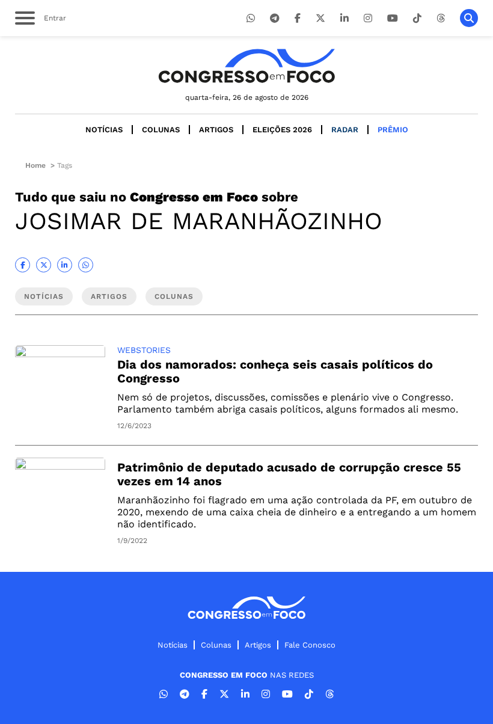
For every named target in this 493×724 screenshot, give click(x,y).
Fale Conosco (309, 644)
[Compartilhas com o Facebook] (22, 264)
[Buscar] (469, 18)
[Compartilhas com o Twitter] (43, 264)
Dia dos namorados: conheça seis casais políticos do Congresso (275, 371)
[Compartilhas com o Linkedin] (64, 264)
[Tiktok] (417, 18)
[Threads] (440, 18)
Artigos (216, 129)
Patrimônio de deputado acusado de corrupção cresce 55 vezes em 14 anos (289, 474)
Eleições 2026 (282, 129)
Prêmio (393, 129)
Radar (344, 129)
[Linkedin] (344, 18)
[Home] (246, 66)
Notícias (104, 129)
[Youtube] (392, 18)
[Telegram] (275, 18)
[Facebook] (298, 18)
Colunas (161, 129)
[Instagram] (368, 18)
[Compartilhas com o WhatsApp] (85, 264)
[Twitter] (320, 18)
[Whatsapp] (250, 18)
